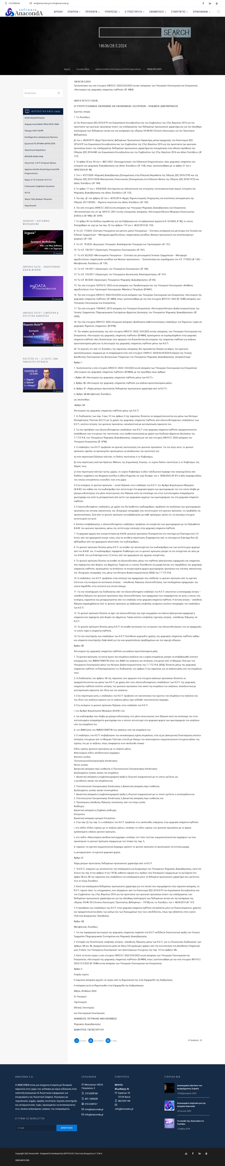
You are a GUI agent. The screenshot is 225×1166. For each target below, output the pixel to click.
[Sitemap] (186, 1153)
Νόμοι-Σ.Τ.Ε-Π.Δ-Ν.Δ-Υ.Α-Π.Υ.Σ (38, 180)
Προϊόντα (91, 11)
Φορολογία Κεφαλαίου (35, 150)
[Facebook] (192, 1153)
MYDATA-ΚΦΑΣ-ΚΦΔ (34, 156)
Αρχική (58, 11)
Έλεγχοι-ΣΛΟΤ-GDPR (34, 131)
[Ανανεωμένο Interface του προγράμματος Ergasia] (169, 1087)
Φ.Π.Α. (27, 193)
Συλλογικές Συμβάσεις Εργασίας (40, 186)
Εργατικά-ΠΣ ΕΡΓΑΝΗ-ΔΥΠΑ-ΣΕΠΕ (40, 143)
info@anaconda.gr (94, 1114)
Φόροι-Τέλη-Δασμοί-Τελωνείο (38, 199)
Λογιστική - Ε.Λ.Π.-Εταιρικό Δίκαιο (40, 163)
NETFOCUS (69, 1153)
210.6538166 (91, 1093)
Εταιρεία (73, 11)
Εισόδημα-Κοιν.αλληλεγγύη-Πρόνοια (41, 137)
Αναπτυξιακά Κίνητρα (35, 118)
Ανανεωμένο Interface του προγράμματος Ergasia (189, 1087)
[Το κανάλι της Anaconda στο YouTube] (169, 1123)
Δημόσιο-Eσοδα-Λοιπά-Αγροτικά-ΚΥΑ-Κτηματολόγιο (118, 69)
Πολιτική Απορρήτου (84, 1153)
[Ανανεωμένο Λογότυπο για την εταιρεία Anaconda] (169, 1105)
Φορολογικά (30, 205)
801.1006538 (91, 1098)
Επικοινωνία (200, 11)
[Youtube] (206, 1153)
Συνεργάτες (178, 11)
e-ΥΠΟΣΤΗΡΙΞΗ (133, 11)
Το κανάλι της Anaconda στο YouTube (190, 1122)
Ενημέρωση (156, 11)
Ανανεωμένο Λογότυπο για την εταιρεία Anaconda (191, 1104)
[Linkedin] (199, 1153)
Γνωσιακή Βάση (82, 69)
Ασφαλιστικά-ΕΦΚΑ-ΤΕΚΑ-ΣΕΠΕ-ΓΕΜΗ (42, 124)
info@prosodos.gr (124, 1109)
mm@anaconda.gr (94, 1109)
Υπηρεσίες (111, 11)
